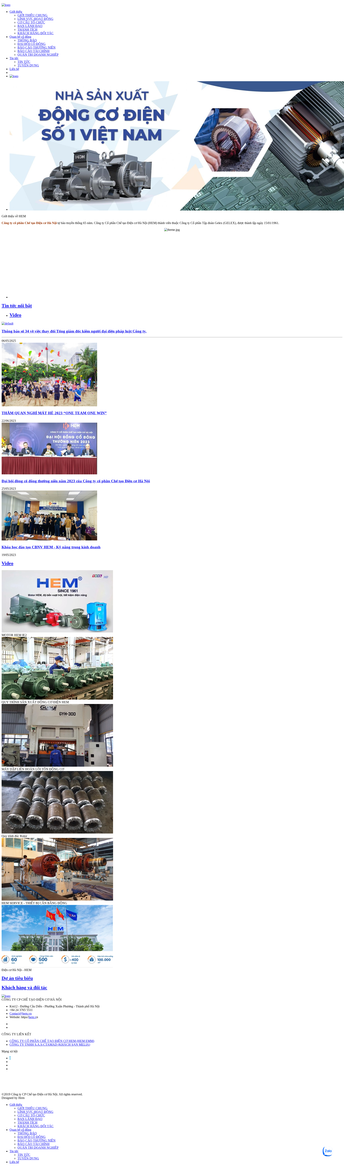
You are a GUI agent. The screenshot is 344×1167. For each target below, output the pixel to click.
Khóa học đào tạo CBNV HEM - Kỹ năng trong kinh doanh (51, 547)
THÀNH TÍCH (27, 29)
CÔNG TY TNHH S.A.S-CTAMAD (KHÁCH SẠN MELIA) (50, 1044)
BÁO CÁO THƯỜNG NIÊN (37, 47)
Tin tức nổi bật (17, 305)
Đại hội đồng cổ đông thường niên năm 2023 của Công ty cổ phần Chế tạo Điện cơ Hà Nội (76, 481)
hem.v (32, 1017)
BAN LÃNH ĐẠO (30, 26)
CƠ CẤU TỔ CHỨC (31, 22)
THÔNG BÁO (27, 40)
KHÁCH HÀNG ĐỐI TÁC (36, 33)
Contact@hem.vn (21, 1013)
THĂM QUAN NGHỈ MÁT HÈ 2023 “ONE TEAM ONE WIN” (54, 413)
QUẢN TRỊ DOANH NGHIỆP (38, 54)
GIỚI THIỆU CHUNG (32, 15)
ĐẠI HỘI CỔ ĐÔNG (32, 44)
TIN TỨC (24, 61)
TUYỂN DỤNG (28, 65)
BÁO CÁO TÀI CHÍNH (34, 51)
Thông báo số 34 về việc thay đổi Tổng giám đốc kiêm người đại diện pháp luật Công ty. (74, 331)
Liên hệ (14, 69)
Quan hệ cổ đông (20, 36)
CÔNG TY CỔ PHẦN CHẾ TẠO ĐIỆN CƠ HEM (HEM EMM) (52, 1041)
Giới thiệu (16, 11)
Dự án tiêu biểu (17, 978)
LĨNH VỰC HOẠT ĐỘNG (35, 18)
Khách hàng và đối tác (24, 987)
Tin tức (14, 58)
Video (15, 315)
